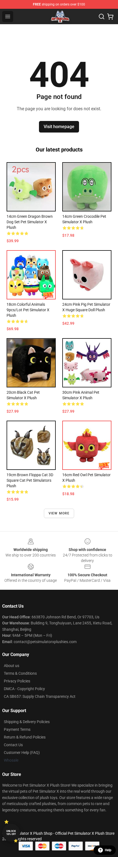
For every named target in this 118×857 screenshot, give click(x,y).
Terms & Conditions (20, 673)
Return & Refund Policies (25, 737)
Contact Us (13, 745)
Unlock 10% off (11, 833)
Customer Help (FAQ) (22, 752)
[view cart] (110, 16)
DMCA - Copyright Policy (24, 689)
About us (11, 665)
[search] (101, 16)
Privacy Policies (17, 681)
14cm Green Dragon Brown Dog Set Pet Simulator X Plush (30, 222)
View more (59, 513)
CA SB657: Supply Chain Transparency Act (39, 696)
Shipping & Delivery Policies (27, 722)
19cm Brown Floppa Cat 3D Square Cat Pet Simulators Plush (30, 480)
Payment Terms (17, 729)
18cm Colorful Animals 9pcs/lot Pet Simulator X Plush (28, 310)
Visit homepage (59, 126)
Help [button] (108, 850)
